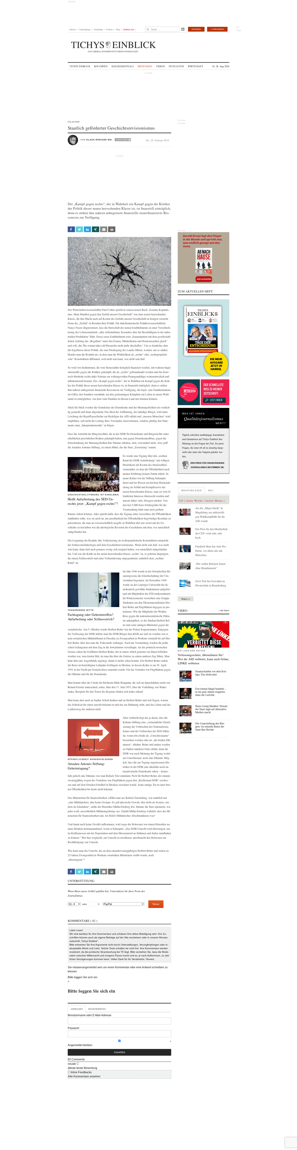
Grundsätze (98, 29)
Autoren (72, 29)
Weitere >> (185, 598)
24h (181, 500)
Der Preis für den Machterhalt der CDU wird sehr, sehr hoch (211, 533)
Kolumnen (101, 66)
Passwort (73, 1028)
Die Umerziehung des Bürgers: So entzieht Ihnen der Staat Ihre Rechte (210, 726)
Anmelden (196, 29)
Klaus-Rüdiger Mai (99, 140)
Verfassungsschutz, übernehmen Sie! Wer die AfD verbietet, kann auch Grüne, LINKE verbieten (203, 659)
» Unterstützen (217, 29)
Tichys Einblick (80, 66)
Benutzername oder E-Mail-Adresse (89, 1015)
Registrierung (97, 1008)
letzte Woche (194, 500)
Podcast (109, 29)
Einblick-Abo (128, 29)
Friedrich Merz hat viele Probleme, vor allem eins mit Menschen (211, 551)
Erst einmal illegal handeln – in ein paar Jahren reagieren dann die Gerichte (210, 691)
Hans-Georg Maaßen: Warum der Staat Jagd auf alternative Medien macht (211, 709)
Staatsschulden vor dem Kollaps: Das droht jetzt (211, 673)
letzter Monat (214, 500)
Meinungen (145, 66)
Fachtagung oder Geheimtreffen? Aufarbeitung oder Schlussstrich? (91, 616)
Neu (211, 490)
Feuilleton (176, 66)
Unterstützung (84, 29)
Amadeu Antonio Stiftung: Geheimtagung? (86, 765)
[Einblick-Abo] (203, 338)
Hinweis (150, 959)
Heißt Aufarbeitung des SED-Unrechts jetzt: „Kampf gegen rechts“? (93, 501)
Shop (118, 29)
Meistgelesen (191, 490)
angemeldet (89, 967)
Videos (160, 66)
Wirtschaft (195, 66)
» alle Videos (224, 610)
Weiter (155, 904)
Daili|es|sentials (123, 66)
